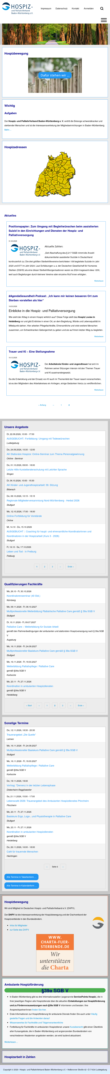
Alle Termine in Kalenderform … (22, 885)
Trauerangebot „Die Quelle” (21, 734)
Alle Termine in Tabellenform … (21, 876)
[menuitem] (46, 8)
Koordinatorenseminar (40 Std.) (23, 595)
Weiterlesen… (11, 1041)
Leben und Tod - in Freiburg (21, 551)
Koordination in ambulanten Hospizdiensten (30, 686)
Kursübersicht (77, 1026)
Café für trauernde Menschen (22, 851)
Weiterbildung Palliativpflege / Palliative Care (30, 666)
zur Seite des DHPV (19, 929)
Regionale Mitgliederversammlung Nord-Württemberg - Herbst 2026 (43, 500)
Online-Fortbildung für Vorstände (24, 516)
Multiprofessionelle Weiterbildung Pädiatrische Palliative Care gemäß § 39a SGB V (51, 611)
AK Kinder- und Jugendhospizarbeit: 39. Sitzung (32, 485)
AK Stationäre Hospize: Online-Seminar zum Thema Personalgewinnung (45, 454)
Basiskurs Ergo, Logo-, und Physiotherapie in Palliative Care (39, 816)
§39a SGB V (55, 990)
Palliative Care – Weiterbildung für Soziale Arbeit (32, 626)
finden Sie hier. (39, 1009)
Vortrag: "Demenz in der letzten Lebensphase (31, 785)
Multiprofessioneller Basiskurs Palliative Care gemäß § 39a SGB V (42, 650)
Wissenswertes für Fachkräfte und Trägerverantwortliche (36, 1022)
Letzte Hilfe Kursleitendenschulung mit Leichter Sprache (37, 469)
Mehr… (7, 129)
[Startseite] (17, 8)
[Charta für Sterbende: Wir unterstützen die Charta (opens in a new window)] (55, 952)
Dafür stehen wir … (55, 75)
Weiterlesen (98, 281)
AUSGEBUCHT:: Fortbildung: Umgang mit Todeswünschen (38, 438)
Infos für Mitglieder (18, 925)
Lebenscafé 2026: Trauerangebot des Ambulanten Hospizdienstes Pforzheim (48, 800)
